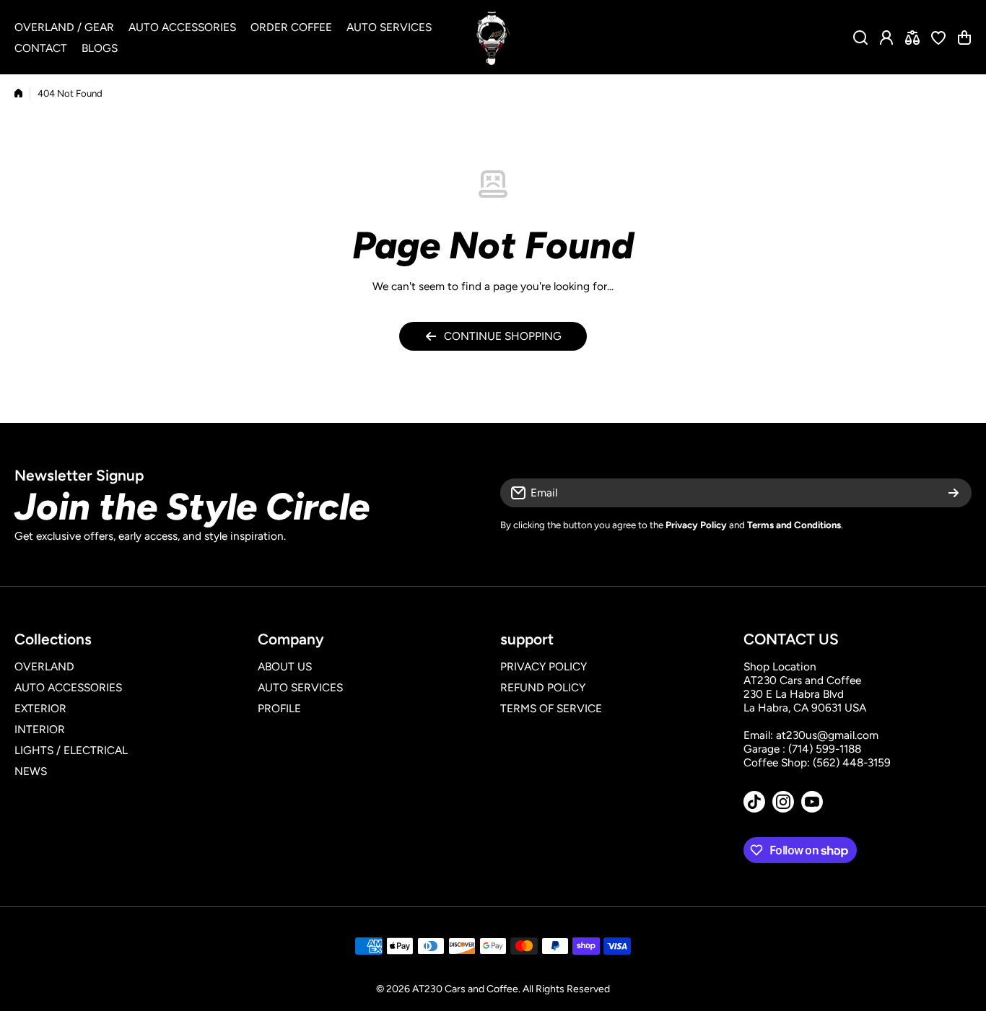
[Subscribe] (953, 492)
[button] (964, 37)
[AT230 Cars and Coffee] (493, 37)
